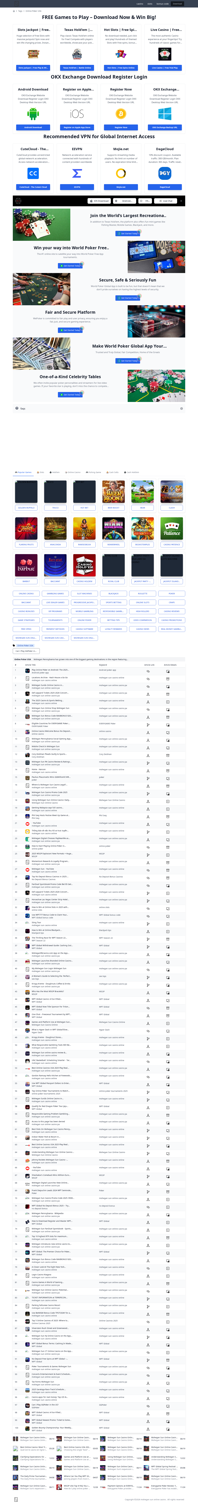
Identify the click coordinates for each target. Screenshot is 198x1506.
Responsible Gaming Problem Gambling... (51, 1114)
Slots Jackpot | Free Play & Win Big (33, 30)
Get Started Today (127, 234)
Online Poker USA (33, 11)
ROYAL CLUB (113, 581)
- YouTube (36, 823)
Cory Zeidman (38, 757)
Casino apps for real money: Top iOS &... (50, 1397)
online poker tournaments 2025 (46, 1093)
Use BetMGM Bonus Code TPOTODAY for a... (51, 1313)
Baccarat (55, 581)
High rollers (142, 611)
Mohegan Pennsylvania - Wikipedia (47, 1213)
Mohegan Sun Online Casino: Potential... (50, 1290)
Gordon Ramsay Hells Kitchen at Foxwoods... (52, 1075)
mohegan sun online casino (28, 638)
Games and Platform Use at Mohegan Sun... (51, 1022)
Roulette (142, 593)
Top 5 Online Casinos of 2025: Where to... (50, 1320)
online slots (37, 910)
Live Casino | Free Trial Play (165, 30)
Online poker (84, 620)
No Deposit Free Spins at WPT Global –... (50, 1358)
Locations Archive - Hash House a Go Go (50, 677)
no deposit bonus (40, 1208)
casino (140, 3)
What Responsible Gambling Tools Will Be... (51, 1045)
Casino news (142, 629)
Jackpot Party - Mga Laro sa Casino (144, 581)
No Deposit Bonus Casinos (43, 879)
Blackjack (114, 593)
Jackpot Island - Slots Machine (173, 581)
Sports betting (113, 602)
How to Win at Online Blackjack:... (47, 930)
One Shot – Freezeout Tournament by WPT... (51, 1014)
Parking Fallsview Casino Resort (46, 1305)
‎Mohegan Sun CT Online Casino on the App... (52, 1351)
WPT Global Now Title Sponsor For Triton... (51, 1006)
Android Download (33, 89)
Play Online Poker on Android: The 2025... (50, 670)
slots (149, 3)
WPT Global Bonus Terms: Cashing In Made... (52, 1343)
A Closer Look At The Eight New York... (49, 1267)
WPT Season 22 (38, 940)
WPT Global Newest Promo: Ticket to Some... (51, 1420)
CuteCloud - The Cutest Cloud (33, 149)
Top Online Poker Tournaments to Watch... (51, 1091)
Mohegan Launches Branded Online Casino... (52, 960)
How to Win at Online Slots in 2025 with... (50, 907)
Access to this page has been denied (48, 1121)
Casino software (84, 629)
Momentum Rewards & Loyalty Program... (50, 861)
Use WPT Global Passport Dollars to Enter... (51, 1083)
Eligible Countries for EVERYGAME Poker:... (51, 723)
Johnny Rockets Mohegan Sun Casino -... (50, 1159)
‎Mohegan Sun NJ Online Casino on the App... (52, 1336)
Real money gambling (172, 629)
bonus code (163, 3)
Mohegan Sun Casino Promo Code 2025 (49, 792)
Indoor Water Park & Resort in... (46, 1136)
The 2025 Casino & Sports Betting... (48, 700)
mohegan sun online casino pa (86, 638)
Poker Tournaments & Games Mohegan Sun (51, 1366)
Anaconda (55, 544)
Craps (172, 602)
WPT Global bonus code (42, 917)
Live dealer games (55, 602)
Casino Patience (172, 544)
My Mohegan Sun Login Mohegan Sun (49, 968)
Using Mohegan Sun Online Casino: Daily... (51, 800)
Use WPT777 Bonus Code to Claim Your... (50, 914)
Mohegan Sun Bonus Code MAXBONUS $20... (52, 715)
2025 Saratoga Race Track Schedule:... (49, 1389)
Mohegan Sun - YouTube (43, 869)
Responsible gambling (114, 611)
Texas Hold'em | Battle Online (77, 30)
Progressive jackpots (85, 602)
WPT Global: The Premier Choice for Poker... (51, 1251)
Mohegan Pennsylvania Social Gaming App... (52, 738)
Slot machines (84, 593)
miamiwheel (113, 544)
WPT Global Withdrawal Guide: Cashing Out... (52, 945)
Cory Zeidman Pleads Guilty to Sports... (49, 754)
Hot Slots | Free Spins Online (121, 30)
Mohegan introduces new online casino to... (51, 1244)
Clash (172, 507)
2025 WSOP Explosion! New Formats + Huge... (52, 853)
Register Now (121, 89)
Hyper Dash (37, 1032)
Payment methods (55, 629)
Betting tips (113, 620)
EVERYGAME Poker (40, 726)
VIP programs (55, 611)
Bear (142, 507)
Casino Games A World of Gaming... (48, 1282)
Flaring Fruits (26, 544)
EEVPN (77, 149)
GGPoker (35, 1407)
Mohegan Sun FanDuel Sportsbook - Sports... (52, 1228)
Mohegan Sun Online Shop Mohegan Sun (50, 708)
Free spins (26, 629)
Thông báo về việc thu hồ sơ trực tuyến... (50, 830)
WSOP (34, 856)
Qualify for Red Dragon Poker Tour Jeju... (50, 1106)
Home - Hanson (39, 769)
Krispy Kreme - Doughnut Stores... (47, 1037)
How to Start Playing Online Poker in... (49, 846)
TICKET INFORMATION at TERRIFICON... (49, 1297)
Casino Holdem (84, 581)
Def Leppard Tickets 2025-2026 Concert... (50, 692)
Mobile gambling (84, 611)
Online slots (142, 602)
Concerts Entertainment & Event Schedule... (51, 1374)
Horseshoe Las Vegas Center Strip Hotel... (50, 899)
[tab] (23, 472)
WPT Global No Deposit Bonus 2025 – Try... (51, 1205)
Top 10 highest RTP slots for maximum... (50, 1236)
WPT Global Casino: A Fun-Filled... (47, 999)
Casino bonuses (26, 611)
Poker (172, 593)
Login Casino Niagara (41, 1274)
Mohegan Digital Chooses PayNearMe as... (51, 838)
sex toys (35, 979)
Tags (20, 11)
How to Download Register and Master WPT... (52, 1221)
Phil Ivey (35, 818)
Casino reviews (172, 611)
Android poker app (40, 672)
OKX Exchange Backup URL (164, 89)
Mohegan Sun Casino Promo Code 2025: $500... (53, 1198)
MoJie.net (121, 149)
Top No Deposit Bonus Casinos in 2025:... (50, 876)
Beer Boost (113, 507)
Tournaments (55, 620)
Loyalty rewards (113, 629)
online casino (38, 734)
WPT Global (37, 948)
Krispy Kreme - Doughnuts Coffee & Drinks (51, 983)
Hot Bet (84, 507)
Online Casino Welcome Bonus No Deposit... (52, 731)
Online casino (26, 593)
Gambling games (55, 593)
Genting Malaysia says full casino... (47, 807)
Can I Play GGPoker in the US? (45, 1404)
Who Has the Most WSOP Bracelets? (48, 991)
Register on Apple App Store (77, 89)
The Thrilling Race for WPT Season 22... (49, 937)
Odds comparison (142, 620)
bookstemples (142, 544)
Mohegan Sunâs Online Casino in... (48, 685)
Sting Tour (36, 922)
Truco (55, 507)
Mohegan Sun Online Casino (45, 802)
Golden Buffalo (26, 507)
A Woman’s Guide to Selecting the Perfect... (51, 976)
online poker (37, 848)
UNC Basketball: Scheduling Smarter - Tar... (51, 1060)
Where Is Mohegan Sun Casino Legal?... (49, 784)
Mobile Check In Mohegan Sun (46, 746)
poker (34, 780)
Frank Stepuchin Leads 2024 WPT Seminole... (52, 1190)
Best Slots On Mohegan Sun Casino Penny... (51, 1129)
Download (177, 3)
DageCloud (165, 149)
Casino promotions (171, 620)
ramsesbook (84, 544)
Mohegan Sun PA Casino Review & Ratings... (52, 761)
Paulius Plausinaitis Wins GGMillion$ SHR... (51, 777)
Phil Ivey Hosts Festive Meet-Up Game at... (51, 815)
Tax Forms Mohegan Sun (43, 1381)
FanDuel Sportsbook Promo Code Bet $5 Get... (52, 884)
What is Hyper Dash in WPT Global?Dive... (50, 1029)
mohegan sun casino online (57, 638)
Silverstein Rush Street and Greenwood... (50, 1328)
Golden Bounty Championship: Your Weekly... (52, 1427)
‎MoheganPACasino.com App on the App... (50, 953)
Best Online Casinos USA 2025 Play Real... (50, 1068)
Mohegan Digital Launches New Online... (50, 1182)
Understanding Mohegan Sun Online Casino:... (53, 1152)
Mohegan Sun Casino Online (45, 1024)
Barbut (26, 581)
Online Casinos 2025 (41, 1323)
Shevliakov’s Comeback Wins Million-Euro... (51, 1175)
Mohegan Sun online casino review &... (49, 1052)
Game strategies (26, 620)
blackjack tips (38, 933)
